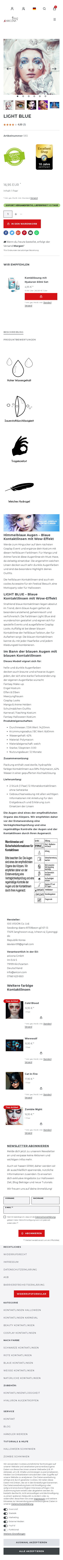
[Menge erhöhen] (15, 214)
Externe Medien (16, 1521)
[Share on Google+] (18, 232)
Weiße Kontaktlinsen (19, 1370)
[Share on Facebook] (6, 232)
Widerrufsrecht (15, 1254)
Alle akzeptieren (31, 1551)
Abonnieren (33, 1233)
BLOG (7, 1426)
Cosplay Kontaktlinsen (20, 1333)
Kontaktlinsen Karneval (21, 1317)
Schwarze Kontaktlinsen (21, 1347)
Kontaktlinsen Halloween (22, 1310)
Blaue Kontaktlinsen (18, 1363)
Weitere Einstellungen (14, 1533)
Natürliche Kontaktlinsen (22, 1378)
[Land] (34, 9)
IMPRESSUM (11, 1262)
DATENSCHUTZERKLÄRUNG (20, 1269)
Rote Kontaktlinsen (18, 1355)
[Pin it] (24, 232)
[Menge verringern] (21, 214)
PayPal (12, 1525)
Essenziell (13, 1509)
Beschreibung (13, 332)
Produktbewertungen (20, 339)
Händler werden (16, 1434)
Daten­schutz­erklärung (22, 1504)
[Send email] (30, 232)
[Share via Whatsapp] (36, 232)
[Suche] (44, 9)
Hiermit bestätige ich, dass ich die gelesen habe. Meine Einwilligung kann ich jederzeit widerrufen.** (31, 1220)
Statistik (12, 1513)
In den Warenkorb (24, 224)
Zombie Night (33, 1109)
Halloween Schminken (19, 1449)
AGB (6, 1277)
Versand (34, 198)
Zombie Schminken (16, 1456)
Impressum (39, 1498)
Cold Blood (32, 1003)
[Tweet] (12, 232)
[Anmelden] (12, 8)
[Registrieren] (23, 8)
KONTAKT (9, 1419)
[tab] (13, 332)
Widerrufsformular (31, 1294)
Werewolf (31, 1038)
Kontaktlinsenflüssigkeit (22, 1393)
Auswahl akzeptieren (31, 1542)
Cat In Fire (31, 1074)
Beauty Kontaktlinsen (19, 1325)
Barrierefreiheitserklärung (24, 1285)
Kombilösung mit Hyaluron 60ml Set (36, 279)
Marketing (14, 1517)
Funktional (14, 1529)
